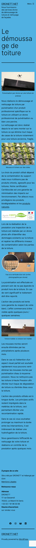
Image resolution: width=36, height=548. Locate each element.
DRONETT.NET (10, 3)
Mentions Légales (9, 482)
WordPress (23, 539)
